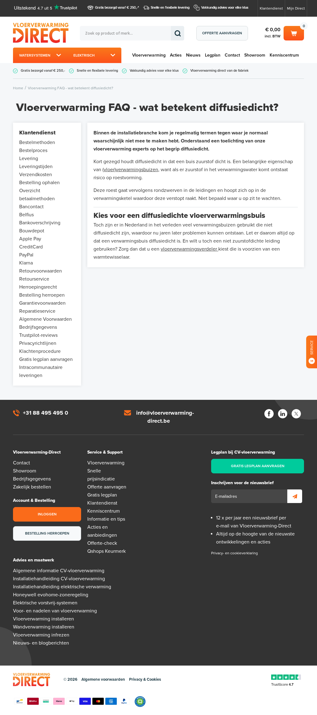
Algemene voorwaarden (103, 679)
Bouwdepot (31, 231)
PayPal (26, 255)
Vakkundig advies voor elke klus (224, 8)
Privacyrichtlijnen (37, 343)
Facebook (269, 413)
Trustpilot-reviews (38, 335)
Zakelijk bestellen (32, 487)
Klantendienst (271, 8)
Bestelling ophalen (39, 183)
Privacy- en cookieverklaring (234, 553)
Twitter (296, 413)
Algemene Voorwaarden (45, 319)
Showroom (254, 55)
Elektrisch (84, 55)
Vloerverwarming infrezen (41, 635)
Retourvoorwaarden (40, 271)
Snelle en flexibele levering (170, 8)
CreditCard (31, 247)
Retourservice (34, 279)
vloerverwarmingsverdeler (189, 249)
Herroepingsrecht (38, 287)
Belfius (26, 215)
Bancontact (31, 207)
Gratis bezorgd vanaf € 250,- (116, 8)
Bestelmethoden (37, 142)
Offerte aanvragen (222, 33)
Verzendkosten (35, 174)
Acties (176, 55)
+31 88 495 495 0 (45, 412)
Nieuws (193, 55)
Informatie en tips (106, 519)
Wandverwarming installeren (43, 627)
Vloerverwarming (149, 55)
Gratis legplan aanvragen (46, 359)
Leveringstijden (36, 166)
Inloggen (47, 514)
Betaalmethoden (72, 701)
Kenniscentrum (284, 55)
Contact (232, 55)
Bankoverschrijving (39, 223)
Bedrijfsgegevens (38, 327)
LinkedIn (282, 413)
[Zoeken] (177, 33)
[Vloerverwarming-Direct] (46, 33)
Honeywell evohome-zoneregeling (50, 595)
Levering (28, 158)
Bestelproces (33, 150)
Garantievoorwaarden (42, 303)
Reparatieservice (37, 311)
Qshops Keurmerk (106, 551)
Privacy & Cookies (145, 679)
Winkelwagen (294, 32)
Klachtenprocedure (40, 351)
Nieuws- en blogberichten (41, 643)
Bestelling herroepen (42, 295)
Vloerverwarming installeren (43, 619)
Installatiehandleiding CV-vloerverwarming (59, 579)
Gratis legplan (102, 495)
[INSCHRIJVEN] (294, 496)
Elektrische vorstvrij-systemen (45, 603)
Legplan (212, 55)
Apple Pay (30, 239)
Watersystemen (34, 55)
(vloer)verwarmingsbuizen (130, 170)
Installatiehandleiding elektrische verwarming (62, 587)
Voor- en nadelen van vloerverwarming (55, 611)
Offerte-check (102, 543)
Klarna (26, 263)
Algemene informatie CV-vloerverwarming (58, 571)
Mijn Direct (296, 8)
